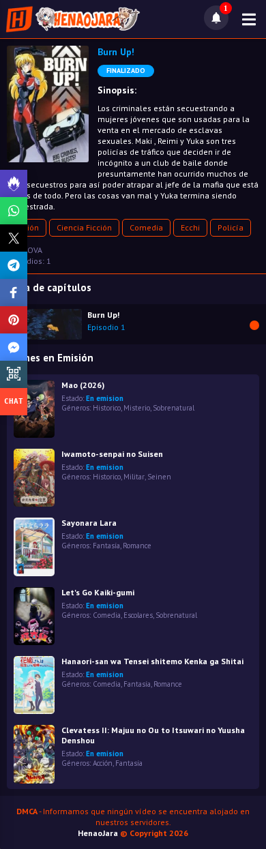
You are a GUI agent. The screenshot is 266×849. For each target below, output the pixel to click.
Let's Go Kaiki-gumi (97, 592)
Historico (107, 408)
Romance (137, 545)
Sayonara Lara (89, 523)
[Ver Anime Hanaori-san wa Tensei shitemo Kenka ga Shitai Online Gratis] (34, 685)
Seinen (159, 476)
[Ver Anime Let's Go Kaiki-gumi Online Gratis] (34, 616)
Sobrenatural (173, 408)
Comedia (146, 227)
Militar (134, 476)
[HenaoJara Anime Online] (73, 19)
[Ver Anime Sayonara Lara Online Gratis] (34, 547)
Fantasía (106, 545)
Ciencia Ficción (84, 227)
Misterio (136, 408)
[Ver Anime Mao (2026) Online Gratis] (34, 409)
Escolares (138, 615)
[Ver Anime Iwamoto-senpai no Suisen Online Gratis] (34, 478)
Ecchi (190, 227)
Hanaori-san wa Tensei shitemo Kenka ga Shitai (152, 661)
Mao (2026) (82, 385)
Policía (230, 227)
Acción (103, 763)
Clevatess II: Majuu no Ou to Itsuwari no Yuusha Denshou (153, 735)
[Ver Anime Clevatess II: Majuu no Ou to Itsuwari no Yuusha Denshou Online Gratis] (34, 754)
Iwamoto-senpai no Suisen (112, 454)
